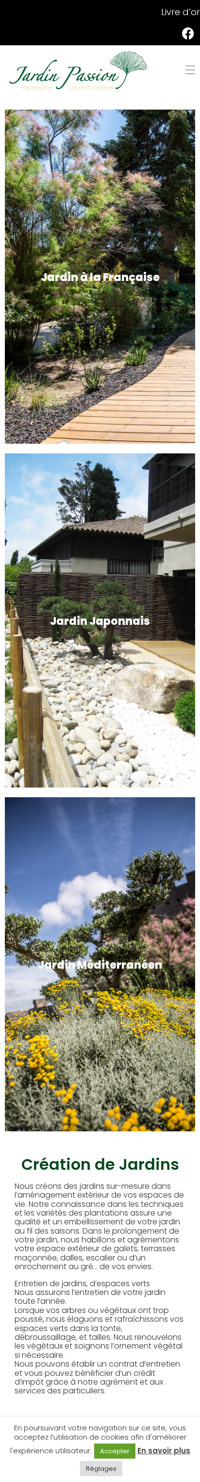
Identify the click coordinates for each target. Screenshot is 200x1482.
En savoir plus (163, 1450)
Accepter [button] (115, 1451)
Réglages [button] (101, 1468)
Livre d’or (180, 12)
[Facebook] (188, 33)
